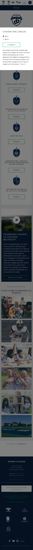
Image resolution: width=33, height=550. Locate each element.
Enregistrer (11, 45)
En (8, 39)
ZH (25, 64)
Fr (7, 36)
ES (21, 64)
